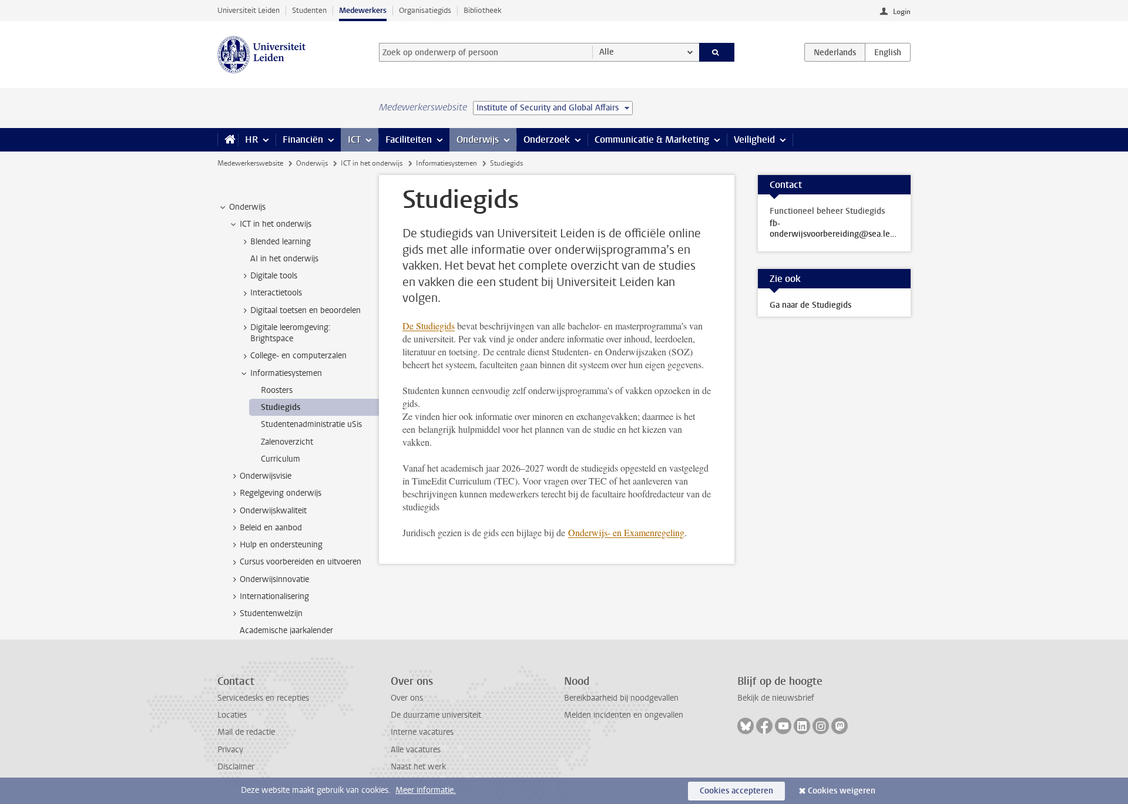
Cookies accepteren (736, 790)
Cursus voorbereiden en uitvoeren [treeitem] (300, 561)
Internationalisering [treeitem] (274, 596)
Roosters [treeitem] (277, 390)
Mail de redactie (246, 732)
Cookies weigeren (841, 790)
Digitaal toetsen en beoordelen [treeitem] (305, 310)
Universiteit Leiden (248, 10)
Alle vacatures (416, 749)
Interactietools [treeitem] (276, 292)
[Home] (227, 140)
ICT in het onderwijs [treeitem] (275, 224)
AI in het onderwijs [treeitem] (284, 258)
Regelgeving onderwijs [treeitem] (280, 493)
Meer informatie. (425, 790)
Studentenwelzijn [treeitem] (271, 613)
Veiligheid (754, 139)
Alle (606, 52)
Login (902, 11)
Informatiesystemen (446, 163)
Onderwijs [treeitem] (247, 207)
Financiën (303, 139)
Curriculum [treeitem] (280, 459)
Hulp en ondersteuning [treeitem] (281, 544)
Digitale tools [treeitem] (273, 275)
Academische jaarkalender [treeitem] (286, 630)
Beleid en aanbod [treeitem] (271, 527)
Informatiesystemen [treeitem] (286, 373)
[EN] (888, 52)
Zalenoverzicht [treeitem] (287, 442)
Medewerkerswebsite (250, 163)
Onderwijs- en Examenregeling (626, 532)
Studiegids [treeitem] (280, 407)
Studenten (309, 10)
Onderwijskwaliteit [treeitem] (273, 510)
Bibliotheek (483, 10)
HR (251, 139)
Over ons (407, 698)
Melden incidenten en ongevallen (623, 715)
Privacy (230, 749)
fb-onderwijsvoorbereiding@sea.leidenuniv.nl (834, 229)
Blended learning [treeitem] (280, 241)
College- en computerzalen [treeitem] (298, 355)
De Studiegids (428, 325)
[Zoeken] (717, 52)
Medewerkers (363, 10)
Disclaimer (235, 766)
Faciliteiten (408, 139)
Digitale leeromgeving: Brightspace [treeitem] (290, 333)
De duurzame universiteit (436, 715)
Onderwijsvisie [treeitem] (265, 476)
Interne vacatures (422, 732)
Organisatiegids (425, 10)
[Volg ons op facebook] (764, 726)
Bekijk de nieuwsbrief (775, 698)
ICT (354, 139)
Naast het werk (418, 766)
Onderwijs (477, 139)
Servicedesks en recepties (263, 698)
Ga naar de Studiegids (810, 305)
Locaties (232, 715)
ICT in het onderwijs (371, 163)
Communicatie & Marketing (652, 139)
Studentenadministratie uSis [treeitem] (311, 424)
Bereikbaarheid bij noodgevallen (621, 698)
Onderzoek (546, 139)
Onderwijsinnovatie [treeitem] (274, 579)
